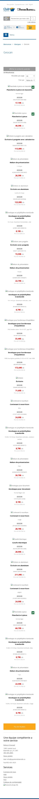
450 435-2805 (8, 753)
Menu (12, 35)
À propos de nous (19, 4)
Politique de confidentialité (12, 782)
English (31, 4)
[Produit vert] (33, 87)
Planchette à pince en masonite (19, 90)
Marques (17, 44)
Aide (26, 4)
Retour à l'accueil (9, 745)
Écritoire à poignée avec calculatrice (19, 139)
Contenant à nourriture (19, 404)
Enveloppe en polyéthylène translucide (20, 217)
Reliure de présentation (19, 162)
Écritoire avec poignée (19, 245)
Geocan (19, 97)
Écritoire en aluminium (20, 189)
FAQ (4, 780)
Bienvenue (7, 44)
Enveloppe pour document (19, 489)
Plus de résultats (19, 727)
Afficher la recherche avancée (19, 69)
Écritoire (19, 381)
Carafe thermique (19, 543)
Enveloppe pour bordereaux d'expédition (19, 324)
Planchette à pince (19, 116)
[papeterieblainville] (19, 10)
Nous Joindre (7, 777)
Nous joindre (10, 4)
